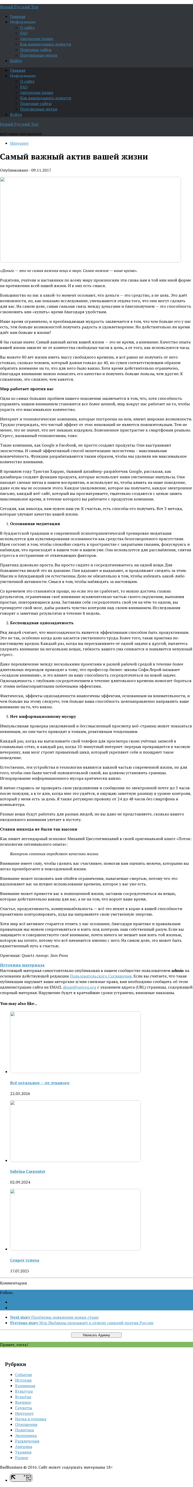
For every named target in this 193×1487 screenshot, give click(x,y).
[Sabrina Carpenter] (75, 1160)
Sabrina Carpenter (27, 1171)
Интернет (19, 143)
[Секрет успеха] (75, 1249)
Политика (24, 1430)
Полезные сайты (36, 49)
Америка (23, 1446)
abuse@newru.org (79, 987)
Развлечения (27, 1441)
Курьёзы (23, 1396)
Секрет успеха (24, 1260)
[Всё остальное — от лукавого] (75, 1071)
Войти (16, 60)
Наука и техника (30, 1419)
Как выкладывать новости (45, 44)
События (23, 1374)
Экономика (26, 1435)
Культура (24, 1391)
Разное (21, 1457)
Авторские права (36, 38)
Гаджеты (23, 1408)
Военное (23, 1402)
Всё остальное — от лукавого (39, 1082)
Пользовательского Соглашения (101, 976)
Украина (23, 1452)
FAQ (24, 33)
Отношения (26, 1424)
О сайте (27, 27)
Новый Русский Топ (19, 7)
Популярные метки (38, 55)
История (23, 1380)
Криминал (25, 1385)
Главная (17, 16)
